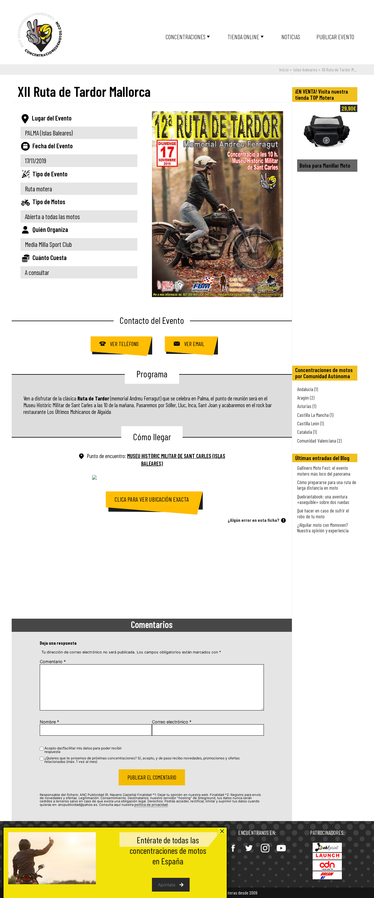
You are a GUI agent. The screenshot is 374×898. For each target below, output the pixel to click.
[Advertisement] (152, 572)
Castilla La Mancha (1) (315, 415)
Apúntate (166, 884)
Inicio (284, 69)
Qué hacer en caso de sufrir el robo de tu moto (323, 513)
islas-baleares (305, 69)
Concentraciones (185, 36)
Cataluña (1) (307, 432)
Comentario (53, 661)
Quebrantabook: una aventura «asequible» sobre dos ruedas (323, 499)
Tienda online (243, 36)
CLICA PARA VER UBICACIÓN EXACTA (152, 499)
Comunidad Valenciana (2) (319, 440)
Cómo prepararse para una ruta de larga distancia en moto (326, 485)
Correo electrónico (171, 721)
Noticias (290, 36)
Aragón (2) (305, 397)
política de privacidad (151, 805)
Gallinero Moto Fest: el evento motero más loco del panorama (323, 470)
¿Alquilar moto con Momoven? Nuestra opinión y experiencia (323, 528)
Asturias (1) (306, 406)
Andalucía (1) (307, 389)
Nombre (49, 721)
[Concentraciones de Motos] (40, 35)
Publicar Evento (335, 36)
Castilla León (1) (310, 423)
